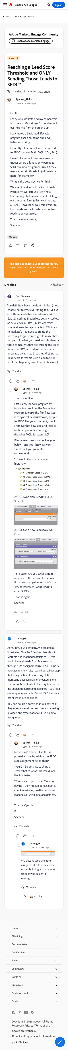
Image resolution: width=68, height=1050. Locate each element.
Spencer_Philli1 (24, 99)
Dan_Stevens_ (23, 296)
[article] (34, 339)
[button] (19, 92)
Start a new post (38, 267)
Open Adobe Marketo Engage (33, 41)
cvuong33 (21, 638)
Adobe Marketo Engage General (19, 16)
